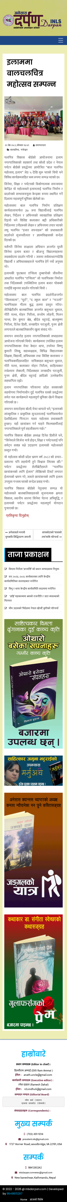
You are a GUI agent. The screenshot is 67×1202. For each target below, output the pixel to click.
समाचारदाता (41, 145)
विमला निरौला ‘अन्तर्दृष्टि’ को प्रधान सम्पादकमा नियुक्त (34, 569)
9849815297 (15, 1194)
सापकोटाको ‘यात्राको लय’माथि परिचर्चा (52, 534)
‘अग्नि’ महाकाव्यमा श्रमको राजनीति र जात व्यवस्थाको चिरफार (31, 598)
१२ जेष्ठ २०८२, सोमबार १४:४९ (17, 145)
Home (23, 1199)
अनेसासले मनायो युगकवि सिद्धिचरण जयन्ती (18, 534)
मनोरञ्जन (24, 150)
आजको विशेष (36, 1199)
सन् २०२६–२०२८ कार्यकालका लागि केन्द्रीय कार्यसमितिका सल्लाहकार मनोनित (27, 579)
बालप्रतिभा (14, 150)
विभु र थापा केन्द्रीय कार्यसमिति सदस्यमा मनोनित (32, 588)
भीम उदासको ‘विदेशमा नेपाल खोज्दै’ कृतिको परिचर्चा (33, 608)
